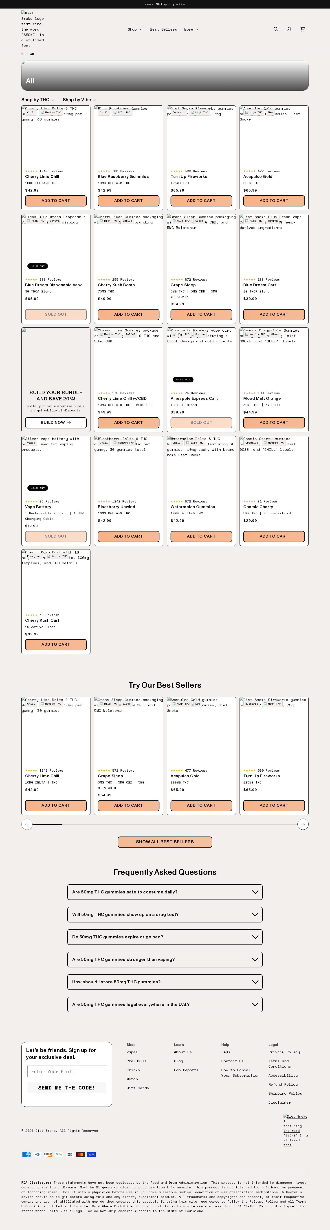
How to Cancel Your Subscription (240, 1072)
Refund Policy (283, 1084)
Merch (132, 1079)
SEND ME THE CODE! (66, 1087)
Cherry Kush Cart (42, 620)
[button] (135, 29)
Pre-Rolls (137, 1061)
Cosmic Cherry (258, 507)
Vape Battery (38, 507)
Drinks (133, 1070)
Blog (178, 1061)
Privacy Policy (284, 1052)
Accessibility (283, 1075)
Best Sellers (163, 29)
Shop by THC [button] (35, 100)
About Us (183, 1052)
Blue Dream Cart (259, 285)
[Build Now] (56, 380)
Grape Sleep (183, 285)
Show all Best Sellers (165, 842)
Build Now (53, 422)
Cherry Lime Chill (42, 176)
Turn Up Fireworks (189, 176)
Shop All (27, 54)
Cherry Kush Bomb (116, 285)
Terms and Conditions (279, 1063)
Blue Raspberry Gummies (123, 176)
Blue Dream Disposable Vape (54, 285)
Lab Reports (186, 1070)
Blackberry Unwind (116, 507)
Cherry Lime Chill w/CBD (122, 398)
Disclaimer (279, 1102)
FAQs (225, 1052)
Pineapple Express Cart (194, 398)
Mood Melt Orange (262, 398)
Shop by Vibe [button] (77, 100)
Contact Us (232, 1061)
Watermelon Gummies (193, 507)
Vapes (132, 1052)
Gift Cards (138, 1088)
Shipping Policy (285, 1093)
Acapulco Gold (258, 176)
